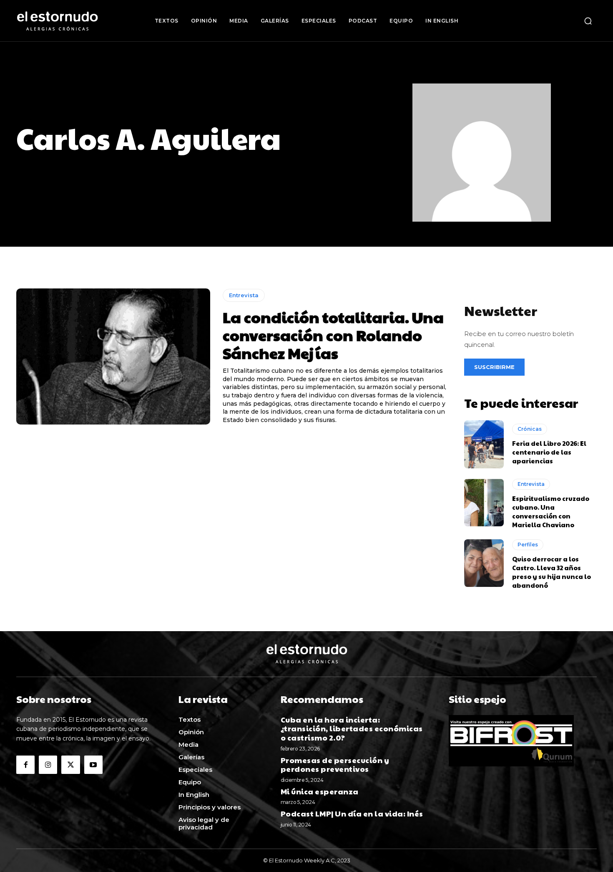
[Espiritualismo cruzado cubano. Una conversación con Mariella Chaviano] (484, 502)
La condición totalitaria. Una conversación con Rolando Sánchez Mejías (333, 334)
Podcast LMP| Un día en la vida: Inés (352, 813)
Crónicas (530, 429)
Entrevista (244, 295)
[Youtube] (93, 765)
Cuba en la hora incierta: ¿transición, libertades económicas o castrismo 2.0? (352, 728)
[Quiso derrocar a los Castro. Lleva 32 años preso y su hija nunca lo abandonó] (484, 563)
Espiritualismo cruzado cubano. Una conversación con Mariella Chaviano (550, 511)
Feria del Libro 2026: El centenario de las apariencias (549, 452)
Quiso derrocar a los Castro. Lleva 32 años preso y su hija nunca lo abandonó (551, 571)
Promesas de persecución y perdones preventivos (335, 764)
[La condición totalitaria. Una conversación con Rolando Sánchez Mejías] (113, 356)
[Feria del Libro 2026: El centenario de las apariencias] (484, 444)
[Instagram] (48, 765)
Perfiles (528, 544)
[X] (70, 765)
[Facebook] (25, 765)
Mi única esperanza (320, 791)
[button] (588, 21)
